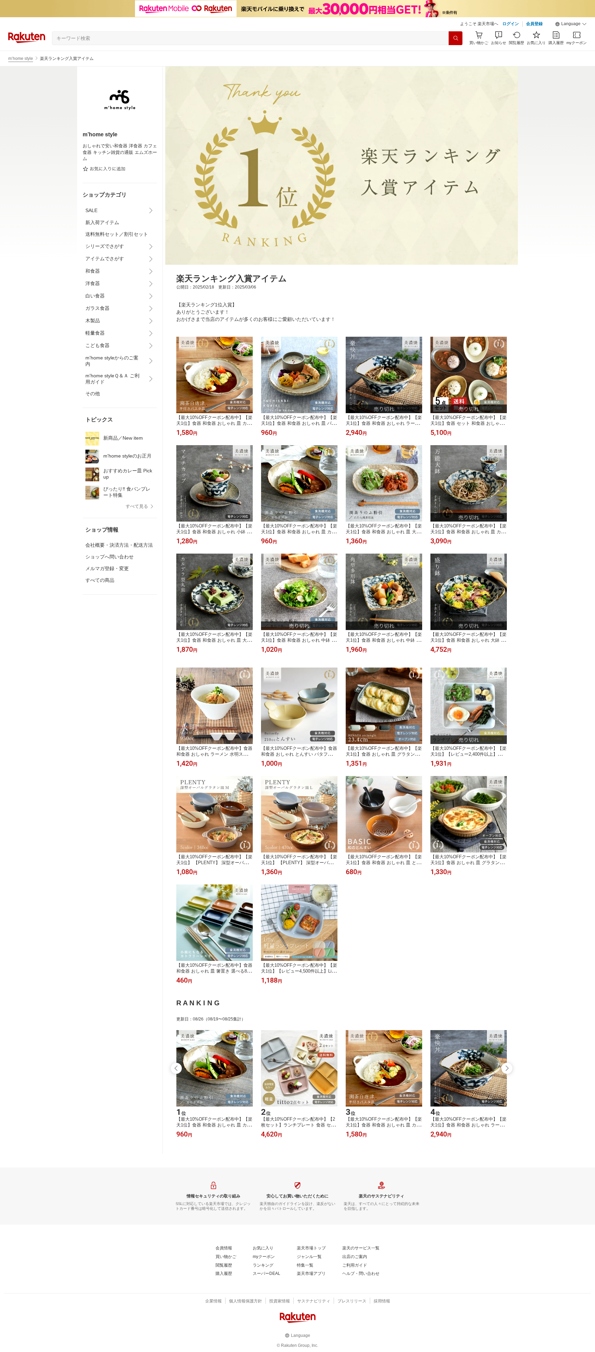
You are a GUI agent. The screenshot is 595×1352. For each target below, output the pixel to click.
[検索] (455, 38)
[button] (571, 24)
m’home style (20, 58)
